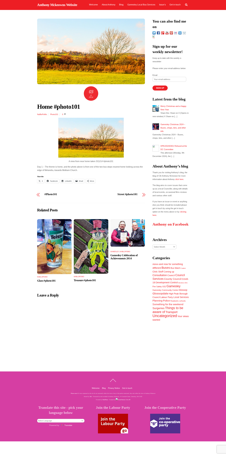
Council (171, 275)
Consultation (159, 275)
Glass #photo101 (46, 280)
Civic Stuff (157, 271)
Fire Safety (157, 286)
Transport (171, 312)
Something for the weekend (167, 304)
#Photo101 (50, 194)
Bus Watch (175, 268)
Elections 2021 (183, 283)
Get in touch (175, 5)
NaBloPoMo (42, 114)
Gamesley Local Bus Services (141, 5)
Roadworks (174, 301)
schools (182, 301)
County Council (172, 278)
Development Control (167, 282)
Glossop (183, 290)
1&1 (91, 396)
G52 (164, 286)
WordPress (105, 399)
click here (179, 179)
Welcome (93, 5)
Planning (157, 300)
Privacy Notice (114, 388)
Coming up (169, 271)
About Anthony (108, 5)
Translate (68, 425)
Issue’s (162, 5)
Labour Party (166, 297)
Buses (166, 267)
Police (166, 300)
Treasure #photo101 (85, 280)
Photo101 (54, 114)
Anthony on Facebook (170, 224)
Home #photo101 (58, 106)
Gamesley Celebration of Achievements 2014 (124, 257)
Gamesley (114, 252)
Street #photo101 (127, 194)
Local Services (181, 297)
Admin (155, 264)
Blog (121, 5)
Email (154, 75)
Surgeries (158, 308)
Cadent (183, 268)
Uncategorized (164, 316)
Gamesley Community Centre (165, 290)
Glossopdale (160, 293)
